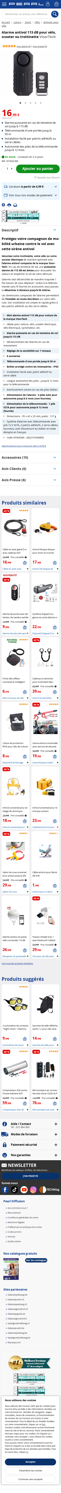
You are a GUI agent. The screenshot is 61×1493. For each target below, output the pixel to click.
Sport (28, 22)
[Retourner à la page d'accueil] (26, 4)
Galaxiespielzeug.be (17, 1332)
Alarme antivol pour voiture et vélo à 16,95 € (24, 445)
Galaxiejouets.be (16, 1328)
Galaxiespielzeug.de (17, 1294)
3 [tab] (30, 103)
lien (43, 1424)
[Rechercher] (54, 14)
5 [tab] (40, 103)
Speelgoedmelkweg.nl (18, 1323)
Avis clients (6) (14, 468)
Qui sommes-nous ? (18, 1207)
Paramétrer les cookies (30, 1470)
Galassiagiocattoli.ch (18, 1309)
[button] (31, 186)
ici (27, 1452)
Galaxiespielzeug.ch (17, 1304)
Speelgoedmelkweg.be (19, 1337)
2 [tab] (25, 103)
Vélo (37, 22)
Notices (11, 1236)
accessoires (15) (15, 457)
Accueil (6, 22)
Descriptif (10, 230)
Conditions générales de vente (23, 1217)
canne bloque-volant (42, 762)
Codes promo (14, 1231)
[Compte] (48, 4)
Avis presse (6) (14, 480)
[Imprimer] (10, 204)
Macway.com (14, 1342)
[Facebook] (4, 204)
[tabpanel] (30, 73)
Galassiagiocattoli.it (17, 1318)
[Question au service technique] (16, 204)
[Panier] (57, 4)
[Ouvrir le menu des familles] (4, 4)
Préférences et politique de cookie (25, 1227)
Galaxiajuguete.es (16, 1313)
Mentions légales (16, 1222)
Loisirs (17, 22)
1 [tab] (20, 103)
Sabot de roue (10, 891)
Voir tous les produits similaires (17, 963)
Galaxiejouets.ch (16, 1299)
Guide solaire (14, 1241)
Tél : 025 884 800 (20, 1127)
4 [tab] (35, 103)
